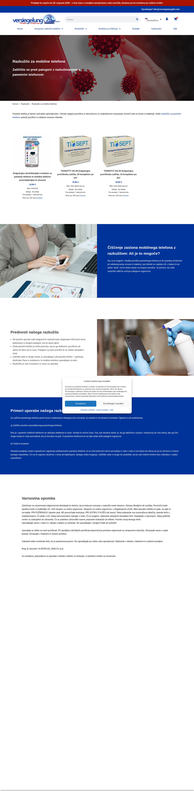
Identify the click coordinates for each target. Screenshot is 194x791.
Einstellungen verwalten (113, 404)
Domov (15, 104)
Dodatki (135, 29)
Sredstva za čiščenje (108, 29)
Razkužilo (79, 29)
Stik (175, 29)
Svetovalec (156, 29)
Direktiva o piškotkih (88, 410)
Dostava (39, 198)
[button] (153, 19)
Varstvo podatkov (102, 410)
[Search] (137, 19)
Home (20, 29)
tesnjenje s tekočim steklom (47, 29)
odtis (111, 410)
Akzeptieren (80, 404)
